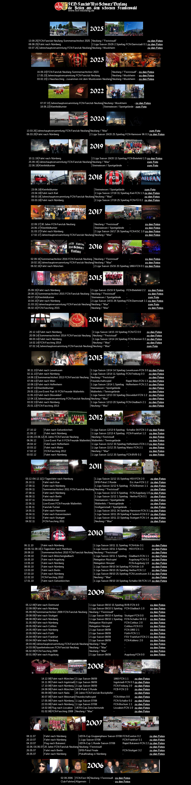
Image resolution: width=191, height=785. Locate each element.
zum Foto (141, 106)
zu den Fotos (155, 40)
